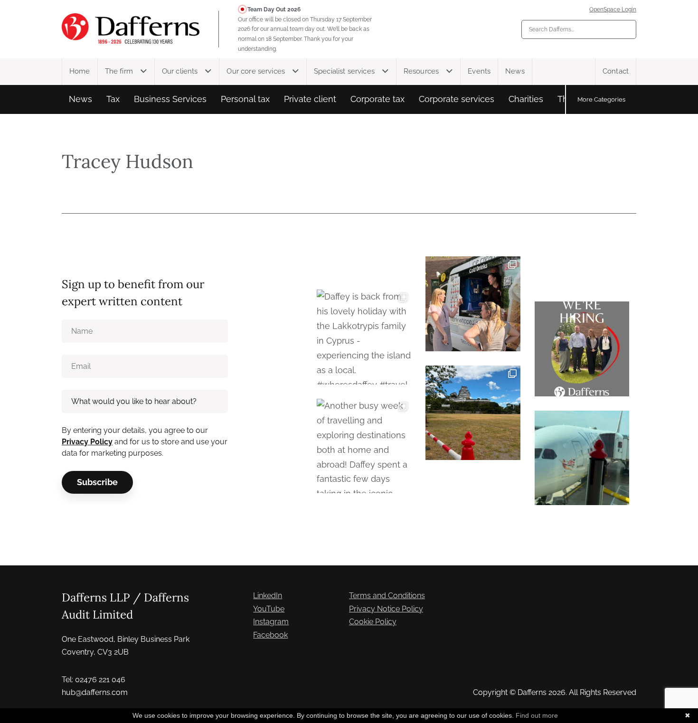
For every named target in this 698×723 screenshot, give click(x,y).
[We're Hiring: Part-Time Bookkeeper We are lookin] (582, 348)
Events (479, 71)
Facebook (270, 634)
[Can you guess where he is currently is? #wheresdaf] (472, 413)
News (515, 71)
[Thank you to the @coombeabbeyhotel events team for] (472, 303)
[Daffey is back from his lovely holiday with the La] (364, 337)
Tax (113, 99)
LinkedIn (267, 595)
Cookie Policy (372, 621)
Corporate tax (377, 99)
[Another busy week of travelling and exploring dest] (364, 446)
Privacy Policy (87, 441)
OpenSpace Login (612, 9)
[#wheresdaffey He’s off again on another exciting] (582, 458)
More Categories (601, 99)
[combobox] (578, 29)
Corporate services (456, 99)
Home (79, 71)
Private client (310, 99)
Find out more (537, 715)
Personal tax (245, 99)
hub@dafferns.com (95, 692)
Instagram (271, 621)
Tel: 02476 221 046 (93, 679)
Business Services (170, 99)
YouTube (268, 608)
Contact (616, 71)
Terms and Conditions (387, 595)
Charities (526, 99)
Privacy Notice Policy (386, 608)
